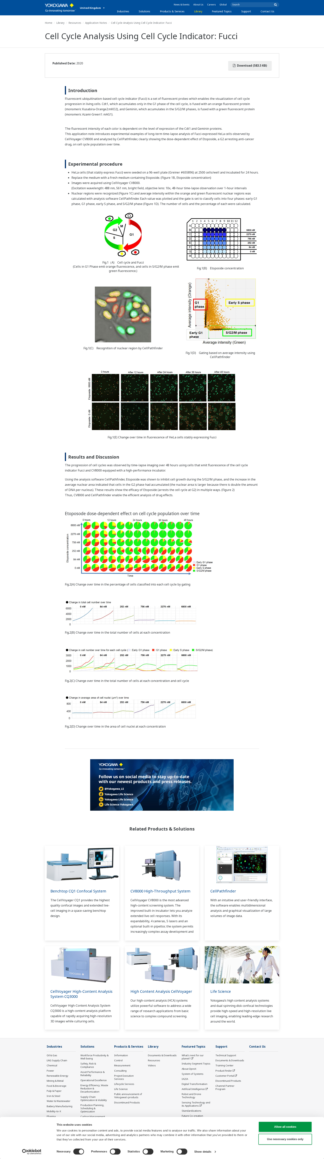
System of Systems (192, 1074)
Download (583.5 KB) (251, 65)
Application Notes (96, 23)
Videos (152, 1065)
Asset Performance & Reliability (92, 1073)
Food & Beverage (56, 1085)
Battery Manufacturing (59, 1106)
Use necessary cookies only (285, 1139)
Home (48, 23)
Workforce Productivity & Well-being (94, 1057)
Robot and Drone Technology (191, 1095)
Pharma (51, 1116)
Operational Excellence (93, 1080)
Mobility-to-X (54, 1111)
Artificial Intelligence (193, 1089)
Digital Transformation (194, 1084)
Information (121, 1055)
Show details (202, 1151)
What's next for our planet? (193, 1057)
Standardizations (191, 1110)
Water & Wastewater (58, 1101)
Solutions (144, 11)
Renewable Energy (57, 1075)
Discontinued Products (127, 1102)
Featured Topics (222, 11)
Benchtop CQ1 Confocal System (78, 891)
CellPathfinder (223, 891)
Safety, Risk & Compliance (88, 1065)
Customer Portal (224, 1075)
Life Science (220, 991)
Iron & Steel (53, 1096)
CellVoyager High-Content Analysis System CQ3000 (81, 994)
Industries (123, 11)
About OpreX (189, 1068)
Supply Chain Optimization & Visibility (93, 1098)
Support (246, 11)
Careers (211, 4)
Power (50, 1070)
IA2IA (185, 1079)
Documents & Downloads (162, 1055)
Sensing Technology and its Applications (196, 1104)
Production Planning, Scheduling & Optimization (92, 1108)
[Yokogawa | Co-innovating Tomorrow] (60, 7)
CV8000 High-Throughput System (160, 891)
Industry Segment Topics (196, 1063)
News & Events (182, 4)
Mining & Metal (55, 1080)
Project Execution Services (124, 1077)
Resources (74, 23)
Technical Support (225, 1055)
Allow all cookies (285, 1126)
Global (223, 4)
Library (198, 11)
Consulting (120, 1070)
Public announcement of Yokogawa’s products (128, 1095)
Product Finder (223, 1070)
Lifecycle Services (124, 1084)
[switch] (115, 1152)
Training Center (224, 1065)
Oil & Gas (52, 1055)
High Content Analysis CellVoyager (161, 991)
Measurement (122, 1065)
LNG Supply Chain (57, 1060)
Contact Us (267, 11)
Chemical (52, 1065)
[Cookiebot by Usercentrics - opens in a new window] (31, 1152)
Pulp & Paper (54, 1091)
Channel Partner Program (224, 1087)
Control (118, 1060)
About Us (198, 4)
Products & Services (172, 11)
